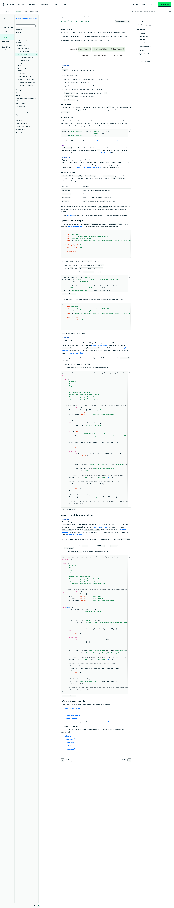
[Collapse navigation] (38, 905)
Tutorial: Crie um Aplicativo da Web (26, 86)
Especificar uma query (72, 709)
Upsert (22, 63)
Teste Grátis (164, 4)
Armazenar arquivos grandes (26, 82)
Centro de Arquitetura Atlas (6, 48)
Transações (21, 73)
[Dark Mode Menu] (170, 11)
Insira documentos (23, 48)
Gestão (4, 31)
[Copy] (129, 131)
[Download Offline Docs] (34, 905)
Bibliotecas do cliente (81, 17)
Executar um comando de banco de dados (26, 99)
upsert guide (70, 216)
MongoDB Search (21, 106)
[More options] (128, 21)
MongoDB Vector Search (23, 109)
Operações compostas (72, 715)
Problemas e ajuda (21, 129)
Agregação (19, 90)
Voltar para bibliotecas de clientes (27, 18)
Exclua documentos (23, 66)
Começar (5, 18)
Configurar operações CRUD (26, 79)
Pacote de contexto (21, 38)
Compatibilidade (20, 123)
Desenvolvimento (7, 27)
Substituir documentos (27, 57)
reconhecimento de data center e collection (25, 41)
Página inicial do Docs (67, 17)
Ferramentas (6, 42)
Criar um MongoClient (99, 345)
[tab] (19, 11)
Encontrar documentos (72, 712)
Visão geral (19, 29)
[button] (136, 4)
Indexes (18, 95)
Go (90, 17)
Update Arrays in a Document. (105, 722)
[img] (138, 25)
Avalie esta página (142, 21)
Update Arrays (25, 60)
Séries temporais (20, 103)
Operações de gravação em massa (26, 69)
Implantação (6, 23)
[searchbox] (149, 11)
